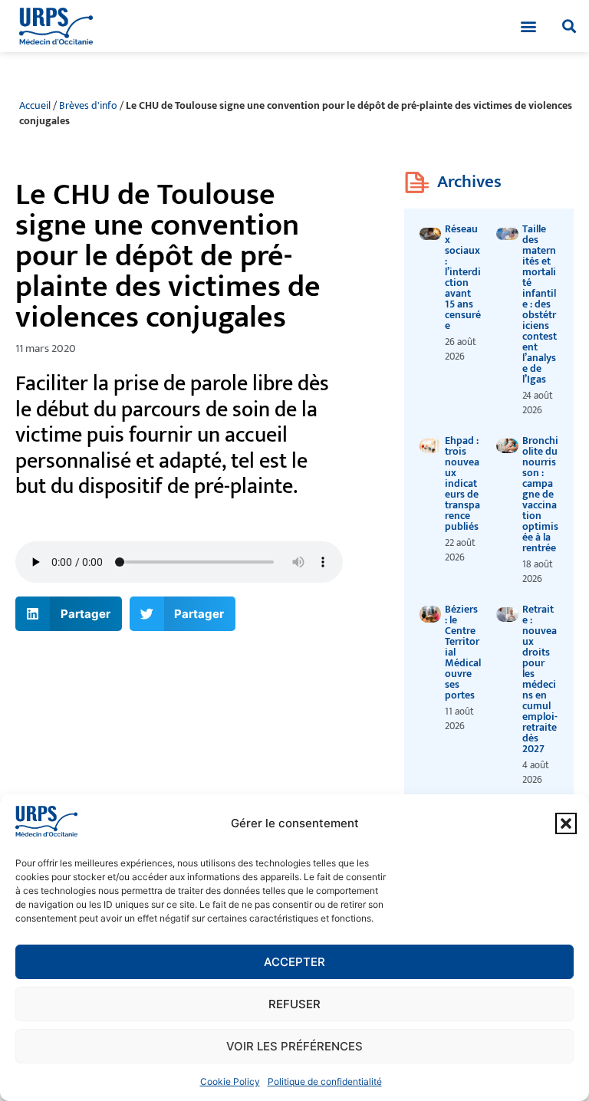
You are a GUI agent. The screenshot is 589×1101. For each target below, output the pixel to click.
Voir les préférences (294, 1046)
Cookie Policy (230, 1081)
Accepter (294, 962)
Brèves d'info (88, 105)
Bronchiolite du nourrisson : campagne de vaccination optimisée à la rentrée (540, 494)
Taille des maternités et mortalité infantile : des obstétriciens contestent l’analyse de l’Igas (539, 304)
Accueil (35, 105)
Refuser (294, 1004)
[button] (566, 823)
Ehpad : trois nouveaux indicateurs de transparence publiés (462, 483)
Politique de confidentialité (325, 1081)
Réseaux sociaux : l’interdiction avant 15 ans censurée (463, 277)
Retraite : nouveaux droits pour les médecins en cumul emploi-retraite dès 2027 (540, 679)
